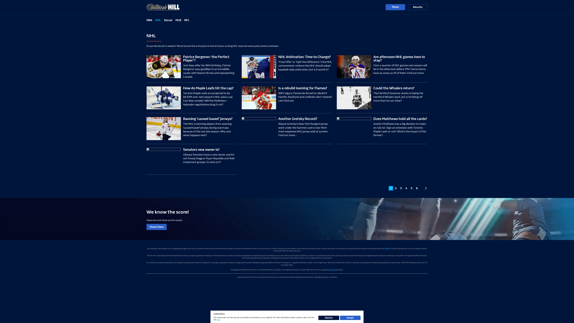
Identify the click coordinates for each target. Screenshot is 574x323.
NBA (149, 20)
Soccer (168, 20)
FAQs (387, 249)
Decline (329, 317)
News (395, 7)
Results (418, 7)
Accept (350, 317)
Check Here (156, 226)
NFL (186, 20)
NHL (158, 20)
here (218, 320)
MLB (178, 20)
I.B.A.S (332, 270)
